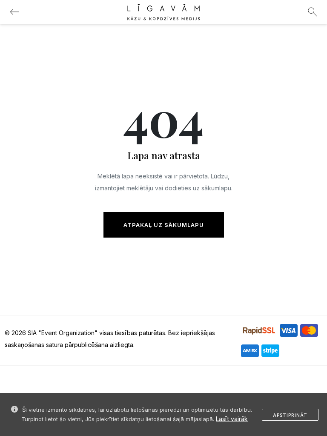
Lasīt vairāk (232, 418)
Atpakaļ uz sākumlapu (163, 224)
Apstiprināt (290, 415)
